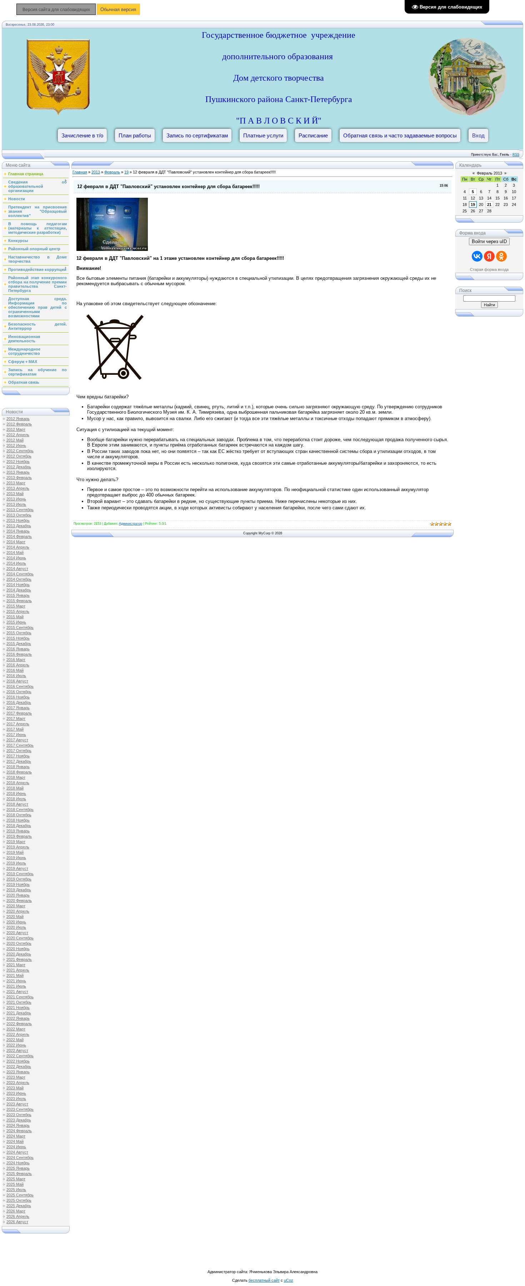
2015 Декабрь (18, 643)
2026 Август (17, 1222)
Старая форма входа (489, 269)
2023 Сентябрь (20, 1109)
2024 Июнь (16, 1147)
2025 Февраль (19, 1173)
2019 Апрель (17, 847)
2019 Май (15, 852)
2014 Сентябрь (20, 574)
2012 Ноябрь (18, 461)
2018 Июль (16, 799)
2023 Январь (18, 1072)
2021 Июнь (16, 981)
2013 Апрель (17, 488)
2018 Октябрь (18, 815)
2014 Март (15, 542)
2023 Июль (16, 1098)
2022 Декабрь (18, 1066)
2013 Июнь (16, 499)
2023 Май (15, 1088)
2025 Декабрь (18, 1206)
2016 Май (15, 670)
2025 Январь (18, 1168)
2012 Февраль (19, 424)
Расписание (313, 135)
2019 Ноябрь (18, 884)
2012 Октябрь (18, 456)
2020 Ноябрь (18, 949)
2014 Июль (16, 563)
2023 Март (15, 1077)
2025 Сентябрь (20, 1195)
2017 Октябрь (18, 750)
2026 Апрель (17, 1216)
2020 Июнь (16, 922)
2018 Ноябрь (18, 820)
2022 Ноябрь (18, 1061)
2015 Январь (18, 595)
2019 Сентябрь (20, 874)
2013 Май (15, 493)
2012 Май (15, 440)
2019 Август (17, 868)
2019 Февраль (19, 836)
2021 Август (17, 991)
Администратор (130, 523)
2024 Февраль (19, 1131)
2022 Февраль (19, 1024)
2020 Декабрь (18, 954)
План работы (135, 135)
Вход (478, 135)
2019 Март (15, 841)
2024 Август (17, 1152)
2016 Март (15, 659)
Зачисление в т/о (82, 135)
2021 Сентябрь (20, 997)
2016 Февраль (19, 654)
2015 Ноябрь (18, 638)
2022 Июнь (16, 1045)
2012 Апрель (17, 435)
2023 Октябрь (18, 1115)
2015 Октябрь (18, 633)
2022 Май (15, 1040)
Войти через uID (489, 241)
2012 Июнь (16, 445)
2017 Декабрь (18, 761)
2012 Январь (18, 419)
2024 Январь (18, 1125)
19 (126, 172)
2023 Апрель (17, 1082)
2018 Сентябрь (20, 809)
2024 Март (15, 1136)
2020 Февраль (19, 900)
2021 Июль (16, 986)
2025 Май (15, 1184)
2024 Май (15, 1141)
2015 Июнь (16, 622)
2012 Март (15, 429)
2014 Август (17, 568)
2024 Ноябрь (18, 1163)
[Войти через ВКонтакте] (477, 256)
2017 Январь (18, 708)
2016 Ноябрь (18, 697)
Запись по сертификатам (197, 135)
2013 (95, 172)
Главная (79, 172)
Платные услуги (263, 135)
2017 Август (17, 740)
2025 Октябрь (18, 1200)
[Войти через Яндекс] (489, 256)
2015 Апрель (17, 611)
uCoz (288, 1280)
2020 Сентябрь (20, 938)
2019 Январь (18, 831)
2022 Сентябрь (20, 1056)
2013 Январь (18, 472)
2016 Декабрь (18, 702)
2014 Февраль (19, 536)
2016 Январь (18, 649)
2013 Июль (16, 504)
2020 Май (15, 916)
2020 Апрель (17, 911)
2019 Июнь (16, 858)
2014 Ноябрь (18, 585)
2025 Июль (16, 1189)
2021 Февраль (19, 959)
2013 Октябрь (18, 515)
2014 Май (15, 552)
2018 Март (15, 777)
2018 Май (15, 788)
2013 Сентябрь (20, 510)
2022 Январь (18, 1018)
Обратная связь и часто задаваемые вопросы (400, 135)
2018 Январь (18, 767)
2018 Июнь (16, 793)
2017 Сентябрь (20, 745)
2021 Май (15, 975)
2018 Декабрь (18, 825)
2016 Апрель (17, 665)
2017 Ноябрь (18, 756)
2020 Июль (16, 927)
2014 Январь (18, 531)
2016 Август (17, 681)
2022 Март (15, 1029)
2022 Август (17, 1050)
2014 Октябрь (18, 579)
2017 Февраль (19, 713)
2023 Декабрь (18, 1120)
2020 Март (15, 906)
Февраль (112, 172)
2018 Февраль (19, 772)
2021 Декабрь (18, 1013)
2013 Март (15, 483)
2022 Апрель (17, 1034)
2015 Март (15, 606)
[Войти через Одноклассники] (501, 256)
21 (489, 204)
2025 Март (15, 1179)
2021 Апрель (17, 970)
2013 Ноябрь (18, 520)
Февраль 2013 (489, 173)
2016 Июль (16, 676)
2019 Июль (16, 863)
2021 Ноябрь (18, 1007)
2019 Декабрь (18, 890)
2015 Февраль (19, 601)
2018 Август (17, 804)
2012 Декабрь (18, 467)
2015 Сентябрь (20, 627)
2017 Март (15, 718)
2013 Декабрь (18, 526)
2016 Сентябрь (20, 686)
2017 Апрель (17, 724)
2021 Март (15, 965)
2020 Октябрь (18, 943)
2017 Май (15, 729)
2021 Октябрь (18, 1002)
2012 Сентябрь (20, 451)
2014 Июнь (16, 558)
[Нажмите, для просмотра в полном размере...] (112, 249)
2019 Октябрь (18, 879)
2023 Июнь (16, 1093)
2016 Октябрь (18, 692)
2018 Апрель (17, 783)
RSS (515, 154)
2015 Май (15, 617)
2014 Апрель (17, 547)
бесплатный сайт (264, 1280)
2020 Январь (18, 895)
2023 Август (17, 1104)
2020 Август (17, 933)
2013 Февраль (19, 477)
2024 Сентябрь (20, 1157)
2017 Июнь (16, 734)
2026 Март (15, 1211)
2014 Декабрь (18, 590)
